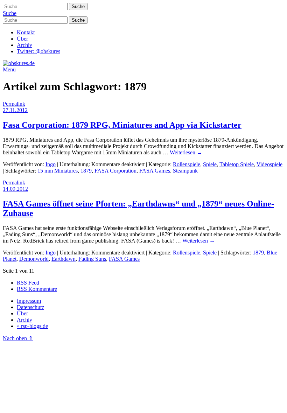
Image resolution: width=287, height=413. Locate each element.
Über (22, 39)
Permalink (14, 104)
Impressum (29, 301)
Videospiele (269, 164)
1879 (86, 171)
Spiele (210, 164)
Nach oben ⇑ (18, 338)
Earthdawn (63, 259)
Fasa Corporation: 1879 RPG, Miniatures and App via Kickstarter (122, 125)
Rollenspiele (186, 164)
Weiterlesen (186, 152)
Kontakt (26, 32)
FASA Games (154, 171)
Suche (9, 13)
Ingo (51, 164)
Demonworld (34, 259)
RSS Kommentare (37, 289)
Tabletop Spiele (236, 164)
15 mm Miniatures (57, 171)
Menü (9, 69)
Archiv (24, 45)
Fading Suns (92, 259)
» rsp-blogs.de (32, 326)
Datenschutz (30, 307)
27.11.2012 (15, 110)
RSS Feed (28, 283)
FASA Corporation (115, 171)
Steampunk (185, 171)
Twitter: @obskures (38, 51)
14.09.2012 (15, 189)
